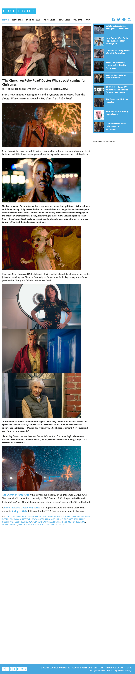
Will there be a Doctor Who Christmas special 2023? (42, 525)
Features (50, 19)
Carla (73, 516)
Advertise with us (49, 667)
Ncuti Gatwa (26, 522)
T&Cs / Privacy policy (109, 667)
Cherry (80, 516)
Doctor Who (15, 519)
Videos (77, 19)
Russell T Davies (53, 522)
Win (88, 19)
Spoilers (64, 19)
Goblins (55, 519)
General (59, 89)
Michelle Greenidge (69, 519)
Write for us (126, 667)
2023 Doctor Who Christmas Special (24, 516)
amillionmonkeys (125, 670)
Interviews (33, 19)
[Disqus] (46, 563)
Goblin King (44, 519)
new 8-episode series (22, 507)
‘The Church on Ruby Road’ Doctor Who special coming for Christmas (113, 30)
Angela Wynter (49, 516)
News (5, 19)
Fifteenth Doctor (30, 519)
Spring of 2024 (19, 511)
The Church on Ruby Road (15, 494)
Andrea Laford (36, 89)
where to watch (9, 525)
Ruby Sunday (39, 522)
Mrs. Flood (14, 522)
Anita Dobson (63, 516)
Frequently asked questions (84, 667)
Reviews (17, 19)
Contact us (64, 667)
